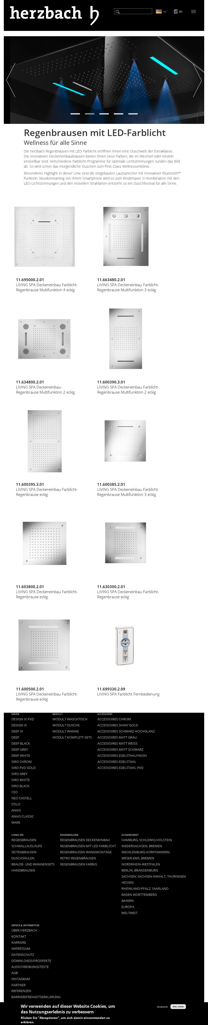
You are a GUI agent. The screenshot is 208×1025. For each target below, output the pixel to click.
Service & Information (25, 925)
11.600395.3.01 (30, 484)
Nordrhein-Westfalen (141, 864)
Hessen (128, 882)
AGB (14, 973)
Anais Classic (22, 816)
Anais (16, 810)
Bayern (128, 901)
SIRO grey (19, 774)
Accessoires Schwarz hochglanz (126, 731)
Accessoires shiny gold (117, 725)
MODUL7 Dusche (66, 725)
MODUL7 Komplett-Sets (72, 737)
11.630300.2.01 (111, 586)
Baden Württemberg (139, 895)
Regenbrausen (23, 840)
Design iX (19, 725)
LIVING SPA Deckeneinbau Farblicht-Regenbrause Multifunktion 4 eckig (47, 287)
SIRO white (20, 780)
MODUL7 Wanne (66, 731)
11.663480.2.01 (111, 279)
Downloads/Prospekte (31, 961)
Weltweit (129, 913)
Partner (18, 985)
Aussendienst (130, 835)
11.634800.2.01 (30, 381)
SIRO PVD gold (23, 768)
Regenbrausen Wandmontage (86, 852)
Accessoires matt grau (117, 737)
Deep (15, 737)
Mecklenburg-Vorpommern (146, 852)
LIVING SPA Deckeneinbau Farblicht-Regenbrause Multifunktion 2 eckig (128, 389)
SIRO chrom (21, 762)
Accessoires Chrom (114, 719)
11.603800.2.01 (30, 586)
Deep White (20, 755)
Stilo (15, 804)
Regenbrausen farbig (78, 864)
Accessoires (104, 714)
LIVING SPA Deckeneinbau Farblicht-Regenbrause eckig (47, 492)
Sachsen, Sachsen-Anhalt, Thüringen (154, 876)
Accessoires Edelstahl (116, 762)
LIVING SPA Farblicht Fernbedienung (128, 694)
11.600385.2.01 (111, 484)
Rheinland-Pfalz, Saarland (145, 888)
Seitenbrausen (24, 852)
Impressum (20, 948)
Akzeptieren (162, 1006)
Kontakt (18, 936)
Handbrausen (23, 870)
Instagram (20, 979)
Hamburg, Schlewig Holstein (147, 840)
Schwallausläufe (26, 846)
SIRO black (20, 786)
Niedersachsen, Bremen (142, 846)
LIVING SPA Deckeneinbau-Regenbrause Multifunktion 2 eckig (45, 389)
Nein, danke (178, 1006)
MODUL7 (57, 714)
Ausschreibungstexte (30, 967)
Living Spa (17, 835)
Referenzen (21, 991)
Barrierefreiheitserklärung (35, 997)
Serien (15, 714)
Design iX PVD (22, 719)
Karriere (18, 942)
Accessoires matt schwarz (120, 749)
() (180, 11)
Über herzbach (24, 930)
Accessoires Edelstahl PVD (120, 768)
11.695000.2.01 (30, 279)
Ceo (14, 792)
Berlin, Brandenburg (140, 870)
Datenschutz (22, 955)
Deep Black (20, 743)
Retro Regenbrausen (78, 858)
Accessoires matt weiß (117, 743)
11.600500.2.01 (30, 688)
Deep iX (17, 731)
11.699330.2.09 (111, 688)
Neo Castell (21, 798)
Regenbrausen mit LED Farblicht (88, 846)
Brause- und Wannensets (33, 864)
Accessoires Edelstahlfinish (122, 755)
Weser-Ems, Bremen (138, 858)
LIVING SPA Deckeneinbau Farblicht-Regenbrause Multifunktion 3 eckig (128, 287)
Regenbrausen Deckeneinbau (85, 840)
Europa (128, 907)
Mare (15, 822)
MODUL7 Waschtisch (70, 719)
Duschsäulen (22, 858)
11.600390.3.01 (111, 381)
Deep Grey (19, 749)
